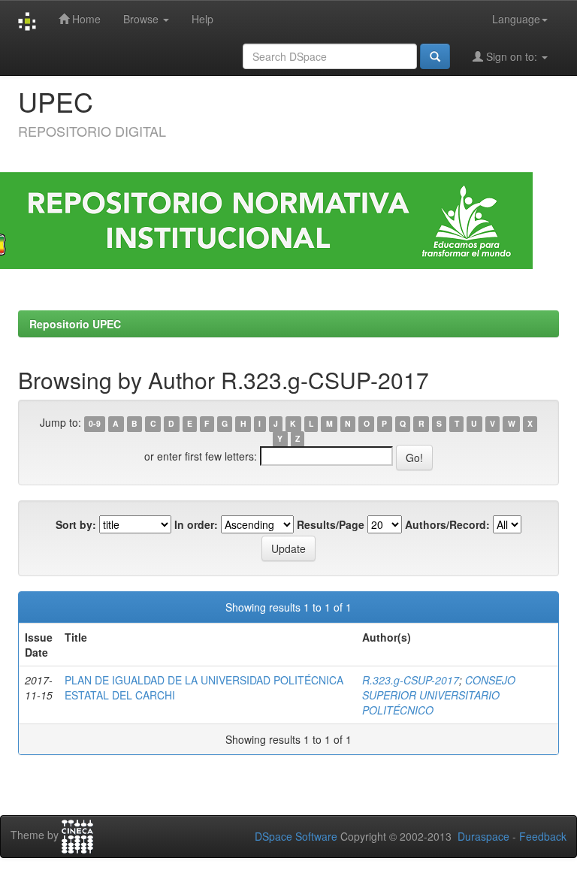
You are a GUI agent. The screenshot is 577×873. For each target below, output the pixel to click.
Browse (142, 18)
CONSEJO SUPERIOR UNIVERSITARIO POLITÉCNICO (438, 694)
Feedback (542, 836)
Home (85, 18)
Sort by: (76, 524)
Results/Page (330, 524)
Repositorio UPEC (75, 323)
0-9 (95, 423)
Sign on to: (511, 56)
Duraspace (483, 836)
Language (516, 18)
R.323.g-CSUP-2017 (410, 679)
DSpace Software (296, 836)
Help (202, 18)
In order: (196, 524)
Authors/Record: (447, 524)
